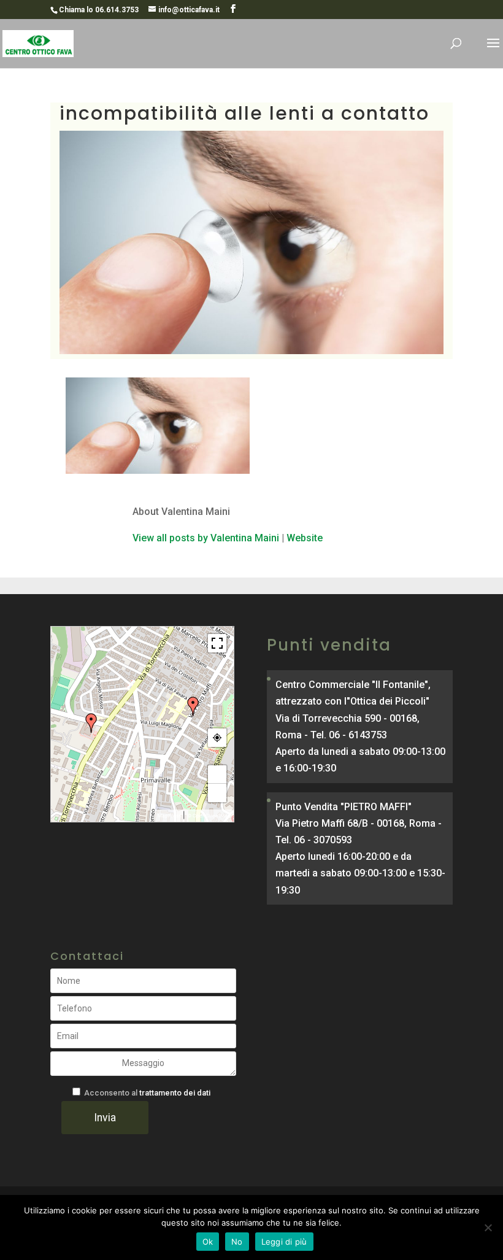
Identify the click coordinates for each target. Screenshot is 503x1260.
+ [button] (217, 775)
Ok (207, 1241)
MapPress (169, 816)
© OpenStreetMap (209, 816)
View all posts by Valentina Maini (205, 538)
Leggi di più (284, 1241)
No (237, 1241)
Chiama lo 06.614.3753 (99, 10)
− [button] (217, 793)
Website (304, 538)
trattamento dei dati (174, 1092)
